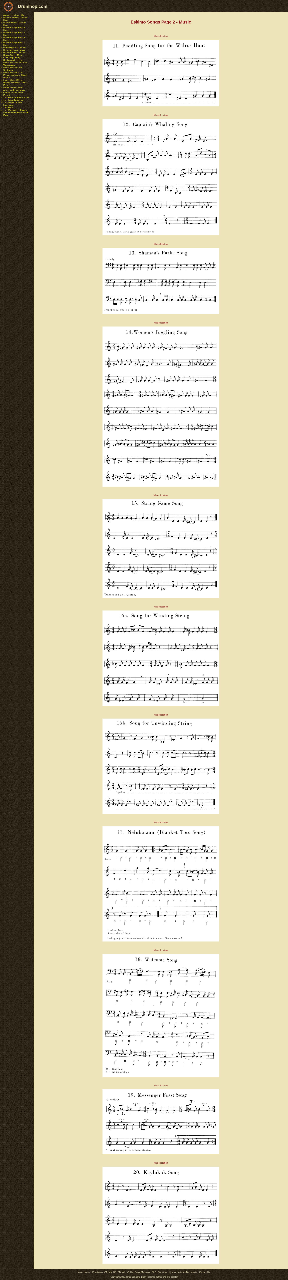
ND (114, 1272)
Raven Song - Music (13, 55)
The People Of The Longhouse (12, 103)
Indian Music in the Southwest (12, 68)
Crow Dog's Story (11, 57)
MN (110, 1272)
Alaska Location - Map (14, 15)
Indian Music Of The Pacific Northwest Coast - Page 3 (15, 82)
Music (87, 1272)
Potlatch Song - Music (14, 52)
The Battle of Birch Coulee (16, 97)
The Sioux (8, 107)
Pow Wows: (98, 1272)
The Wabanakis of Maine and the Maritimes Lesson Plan (15, 112)
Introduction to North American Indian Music (14, 88)
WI (123, 1272)
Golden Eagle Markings (138, 1272)
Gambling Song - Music (14, 47)
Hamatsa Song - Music (14, 50)
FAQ (154, 1272)
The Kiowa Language (13, 100)
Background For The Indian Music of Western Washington (15, 62)
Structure (162, 1272)
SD (119, 1272)
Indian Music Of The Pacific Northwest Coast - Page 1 (15, 75)
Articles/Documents (187, 1272)
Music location (161, 36)
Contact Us (204, 1272)
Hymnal (172, 1272)
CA (105, 1272)
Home (79, 1272)
